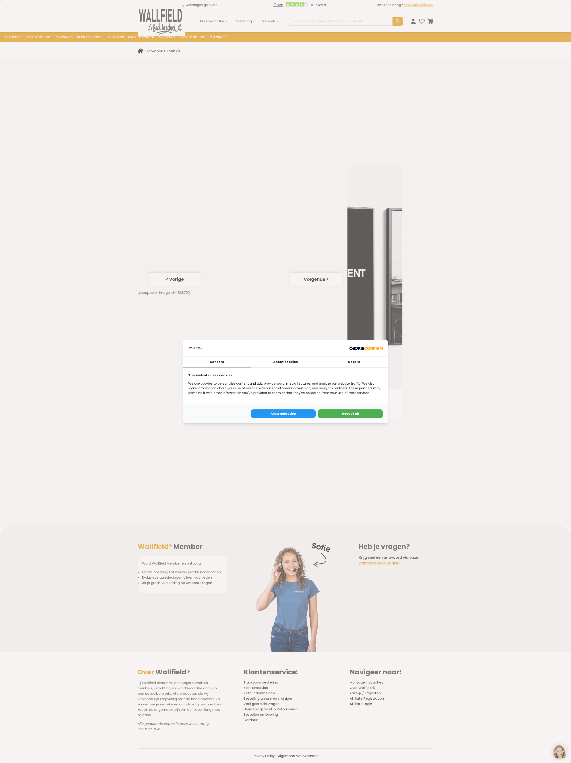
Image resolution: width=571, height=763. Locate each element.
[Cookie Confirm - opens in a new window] (366, 348)
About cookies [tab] (285, 362)
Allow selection (283, 413)
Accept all (350, 413)
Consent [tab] (217, 362)
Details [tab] (354, 362)
